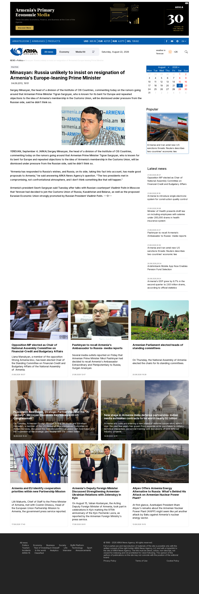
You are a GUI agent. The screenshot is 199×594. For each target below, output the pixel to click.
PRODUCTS (54, 41)
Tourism (26, 548)
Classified (39, 553)
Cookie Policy (173, 561)
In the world (40, 550)
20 (167, 85)
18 (155, 85)
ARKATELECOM (20, 41)
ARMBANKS (38, 41)
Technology (77, 548)
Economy (64, 51)
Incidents (26, 550)
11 (155, 81)
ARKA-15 (26, 553)
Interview (67, 550)
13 (168, 81)
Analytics (54, 550)
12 (161, 81)
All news (48, 51)
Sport (89, 548)
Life (65, 548)
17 (149, 85)
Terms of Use (141, 561)
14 (173, 81)
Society (62, 545)
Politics (14, 67)
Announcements (83, 550)
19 (161, 85)
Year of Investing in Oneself (46, 548)
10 (149, 81)
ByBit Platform (77, 545)
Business (50, 545)
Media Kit (80, 51)
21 (174, 85)
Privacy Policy (110, 561)
